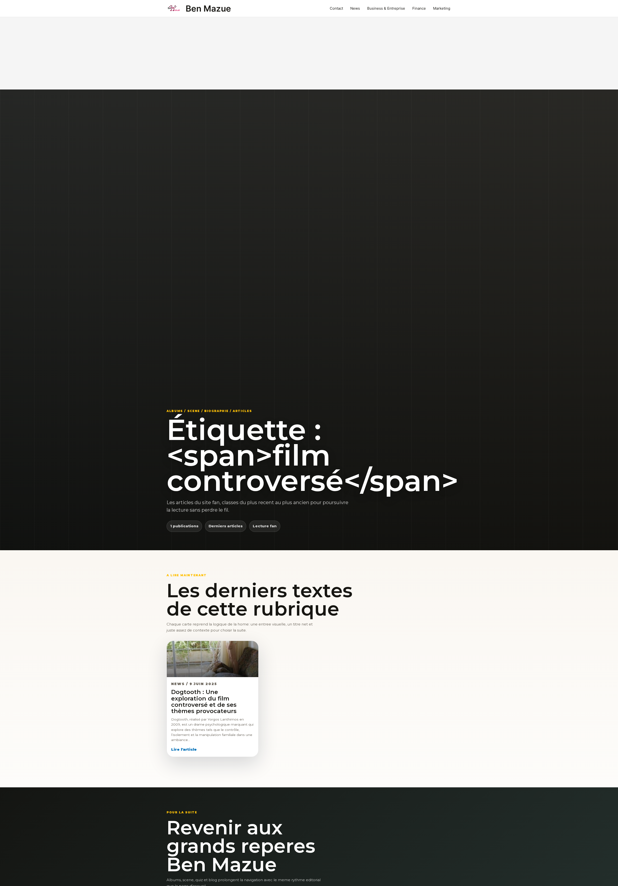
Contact (336, 8)
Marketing (441, 8)
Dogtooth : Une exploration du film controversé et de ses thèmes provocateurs (204, 701)
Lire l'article (184, 749)
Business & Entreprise (386, 8)
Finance (419, 8)
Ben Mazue (208, 8)
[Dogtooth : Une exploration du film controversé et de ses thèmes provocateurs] (212, 659)
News (355, 8)
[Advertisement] (309, 53)
